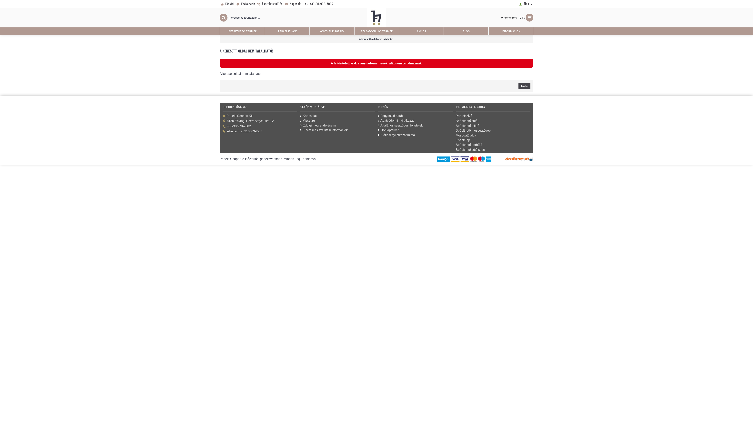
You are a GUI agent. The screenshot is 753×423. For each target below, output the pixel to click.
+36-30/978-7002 (239, 126)
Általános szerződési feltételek (401, 125)
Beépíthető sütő (466, 121)
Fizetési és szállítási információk (325, 130)
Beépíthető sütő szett (470, 149)
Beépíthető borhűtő (469, 144)
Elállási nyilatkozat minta (397, 135)
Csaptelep (463, 140)
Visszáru (309, 120)
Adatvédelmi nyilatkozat (397, 120)
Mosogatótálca (466, 135)
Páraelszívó (464, 116)
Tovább (524, 86)
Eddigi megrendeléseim (319, 125)
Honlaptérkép (390, 130)
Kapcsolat (310, 116)
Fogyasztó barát (391, 116)
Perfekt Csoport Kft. (239, 116)
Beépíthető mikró (467, 125)
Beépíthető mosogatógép (473, 130)
